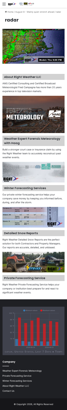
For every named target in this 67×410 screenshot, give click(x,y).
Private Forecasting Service (16, 376)
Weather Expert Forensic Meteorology (22, 370)
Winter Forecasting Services (17, 381)
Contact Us (8, 391)
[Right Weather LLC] (21, 4)
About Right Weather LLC (15, 386)
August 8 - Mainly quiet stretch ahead (34, 12)
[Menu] (4, 5)
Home (10, 12)
